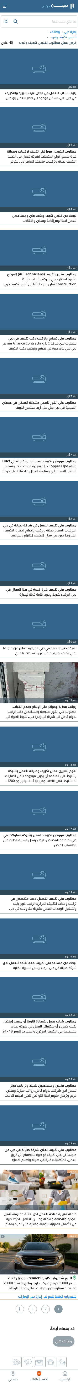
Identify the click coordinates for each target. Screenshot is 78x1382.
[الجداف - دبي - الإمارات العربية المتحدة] (74, 1278)
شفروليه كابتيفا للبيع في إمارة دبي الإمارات (47, 1296)
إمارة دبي (70, 31)
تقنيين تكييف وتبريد (63, 37)
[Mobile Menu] (5, 6)
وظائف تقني (63, 1341)
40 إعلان (7, 42)
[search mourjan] (16, 21)
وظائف (55, 31)
